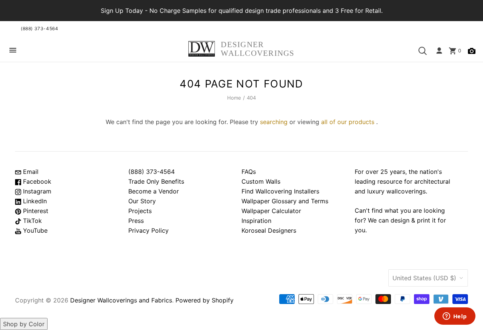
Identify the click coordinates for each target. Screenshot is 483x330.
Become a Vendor (153, 191)
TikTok (31, 220)
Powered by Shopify (204, 300)
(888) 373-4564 (39, 28)
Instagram (36, 191)
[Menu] (13, 51)
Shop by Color (24, 324)
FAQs (249, 171)
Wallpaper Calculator (271, 211)
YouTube (34, 230)
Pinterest (34, 211)
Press (136, 220)
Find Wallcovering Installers (280, 191)
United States (424, 278)
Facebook (36, 181)
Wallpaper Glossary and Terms (285, 201)
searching (274, 122)
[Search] (422, 51)
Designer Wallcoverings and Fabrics (121, 300)
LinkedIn (34, 201)
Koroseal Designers (269, 230)
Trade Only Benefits (156, 181)
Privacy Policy (148, 230)
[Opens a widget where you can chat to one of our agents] (454, 316)
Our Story (142, 201)
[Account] (439, 51)
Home (234, 98)
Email (29, 171)
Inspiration (256, 220)
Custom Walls (261, 181)
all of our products (347, 122)
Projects (140, 211)
